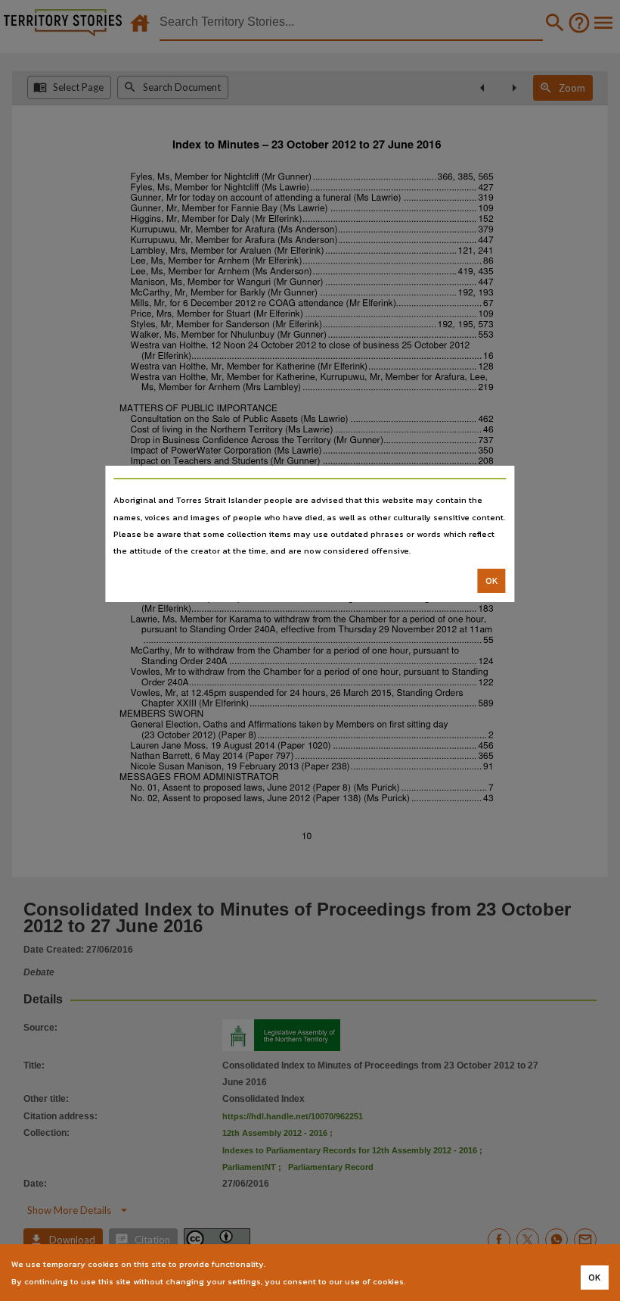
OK (491, 581)
